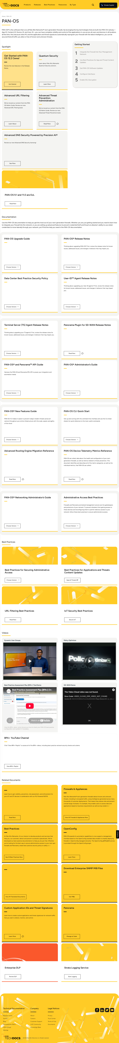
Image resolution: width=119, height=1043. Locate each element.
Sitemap (5, 1030)
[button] (12, 84)
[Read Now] (35, 179)
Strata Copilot (109, 5)
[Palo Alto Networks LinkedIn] (102, 1012)
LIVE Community (35, 1024)
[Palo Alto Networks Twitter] (107, 1012)
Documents (51, 1024)
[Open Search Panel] (93, 5)
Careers (32, 1018)
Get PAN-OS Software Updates (91, 68)
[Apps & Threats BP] (89, 556)
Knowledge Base (35, 1027)
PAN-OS (9, 16)
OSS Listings (7, 1027)
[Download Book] (57, 124)
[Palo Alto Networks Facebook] (97, 1012)
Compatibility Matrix (9, 1024)
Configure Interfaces (87, 74)
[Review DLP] (30, 952)
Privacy (50, 1015)
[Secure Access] (30, 556)
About (32, 1015)
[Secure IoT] (89, 595)
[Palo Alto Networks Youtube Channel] (112, 1012)
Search (5, 1018)
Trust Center (52, 1018)
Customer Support (36, 1021)
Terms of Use (52, 1021)
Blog (4, 1021)
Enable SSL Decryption (88, 80)
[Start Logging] (89, 952)
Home (3, 16)
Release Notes (7, 1015)
